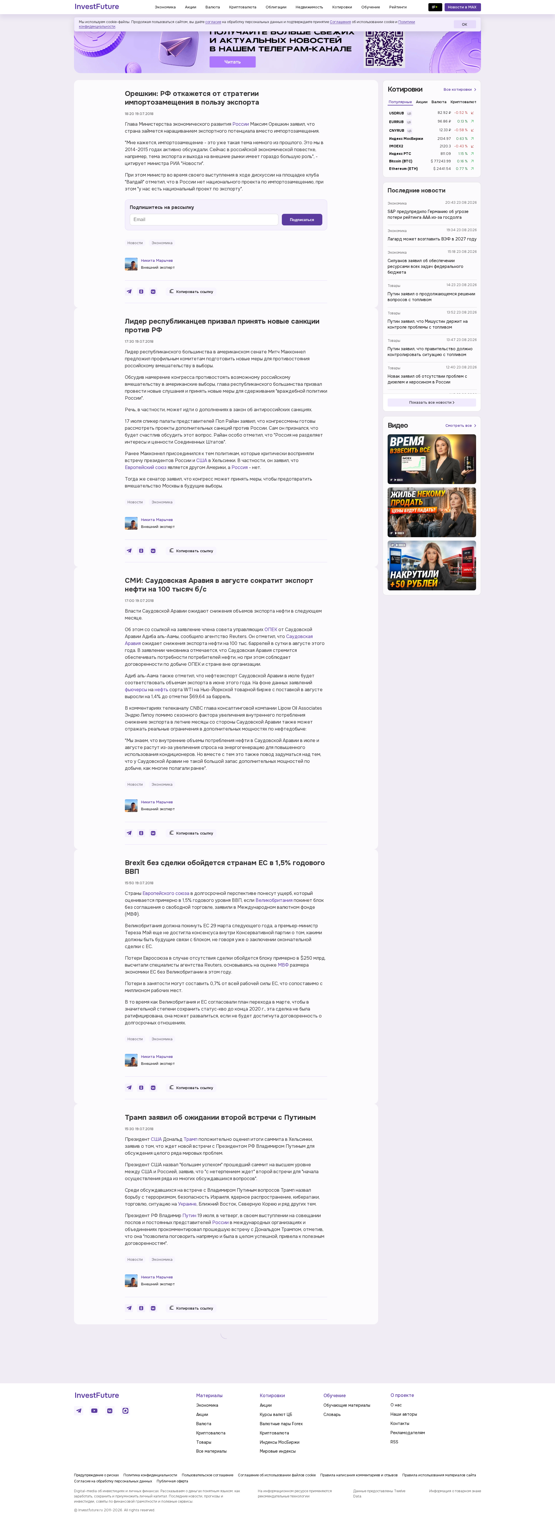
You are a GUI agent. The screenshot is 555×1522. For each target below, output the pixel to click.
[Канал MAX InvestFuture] (125, 1410)
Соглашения (340, 22)
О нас (396, 1405)
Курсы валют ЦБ (276, 1414)
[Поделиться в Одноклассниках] (141, 292)
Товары (394, 285)
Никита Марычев (157, 260)
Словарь (332, 1414)
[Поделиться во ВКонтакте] (153, 292)
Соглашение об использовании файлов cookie (277, 1475)
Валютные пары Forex (281, 1423)
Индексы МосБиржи (279, 1442)
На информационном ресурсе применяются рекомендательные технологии (295, 1494)
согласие (213, 22)
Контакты (400, 1423)
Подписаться (302, 220)
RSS (394, 1442)
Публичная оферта (172, 1481)
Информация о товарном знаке (455, 1491)
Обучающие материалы (346, 1405)
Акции (202, 1414)
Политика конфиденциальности (150, 1475)
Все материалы (211, 1451)
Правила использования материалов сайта (439, 1475)
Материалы (209, 1396)
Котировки (272, 1396)
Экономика (397, 203)
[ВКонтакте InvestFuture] (109, 1410)
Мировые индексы (278, 1451)
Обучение (334, 1396)
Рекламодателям (408, 1432)
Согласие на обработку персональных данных (113, 1481)
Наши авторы (404, 1414)
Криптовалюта (210, 1433)
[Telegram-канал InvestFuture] (277, 47)
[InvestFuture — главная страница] (97, 7)
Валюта (203, 1423)
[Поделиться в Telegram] (129, 292)
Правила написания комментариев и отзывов (359, 1475)
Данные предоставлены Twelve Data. (379, 1494)
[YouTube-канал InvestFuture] (94, 1410)
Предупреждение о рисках (96, 1475)
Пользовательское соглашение (207, 1475)
